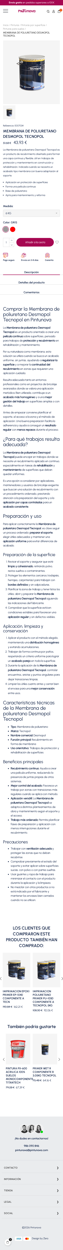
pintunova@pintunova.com (31, 1150)
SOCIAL (8, 1213)
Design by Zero (40, 1238)
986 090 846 (31, 1146)
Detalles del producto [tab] (32, 282)
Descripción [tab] (31, 272)
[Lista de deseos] (57, 242)
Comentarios (31, 292)
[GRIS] (6, 229)
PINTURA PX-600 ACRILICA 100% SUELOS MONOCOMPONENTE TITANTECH (18, 1075)
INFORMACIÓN (12, 1179)
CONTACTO (10, 1167)
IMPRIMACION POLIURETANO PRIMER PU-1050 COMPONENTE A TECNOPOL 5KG (43, 998)
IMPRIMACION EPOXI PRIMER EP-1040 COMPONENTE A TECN (16, 997)
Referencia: (8, 126)
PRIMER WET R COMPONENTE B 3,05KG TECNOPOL (44, 1072)
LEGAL (7, 1201)
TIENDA (8, 1190)
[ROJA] (13, 229)
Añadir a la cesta (35, 242)
